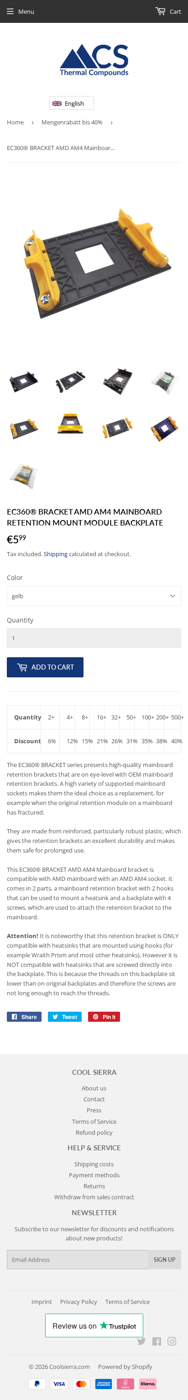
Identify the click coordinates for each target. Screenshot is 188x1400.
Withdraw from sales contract (94, 1197)
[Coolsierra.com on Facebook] (157, 1343)
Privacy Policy (78, 1302)
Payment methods (94, 1175)
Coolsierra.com (69, 1366)
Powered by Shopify (125, 1366)
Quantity (20, 620)
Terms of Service (94, 1121)
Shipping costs (94, 1164)
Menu (26, 11)
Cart (174, 11)
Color (15, 577)
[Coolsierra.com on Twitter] (141, 1343)
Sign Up (164, 1259)
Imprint (41, 1302)
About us (94, 1088)
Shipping (56, 554)
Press (94, 1110)
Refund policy (94, 1132)
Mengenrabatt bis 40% (72, 122)
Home (15, 122)
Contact (94, 1099)
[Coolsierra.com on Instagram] (172, 1343)
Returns (94, 1186)
